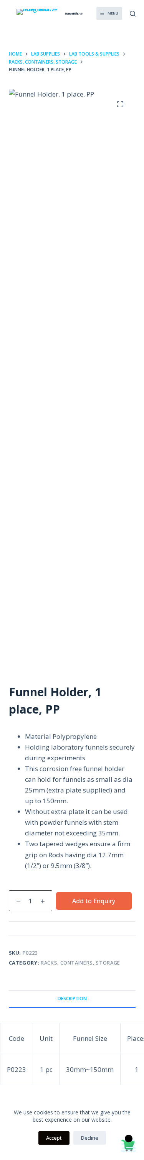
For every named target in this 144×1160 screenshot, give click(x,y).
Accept (54, 1137)
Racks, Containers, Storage (80, 962)
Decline (89, 1137)
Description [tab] (72, 998)
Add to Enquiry (93, 901)
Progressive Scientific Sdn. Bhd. (74, 13)
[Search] (133, 13)
